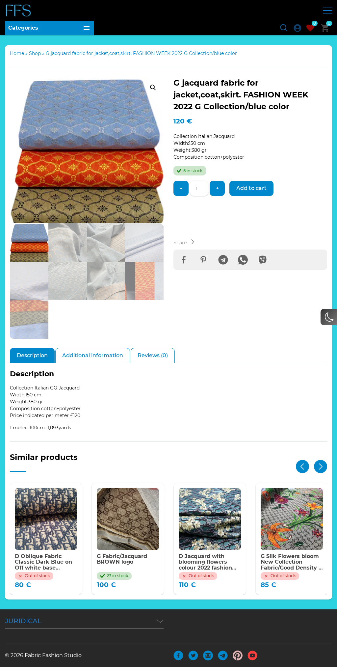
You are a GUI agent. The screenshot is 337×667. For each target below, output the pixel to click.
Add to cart (251, 188)
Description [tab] (32, 355)
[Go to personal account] (297, 28)
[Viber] (263, 260)
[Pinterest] (203, 260)
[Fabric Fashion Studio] (19, 10)
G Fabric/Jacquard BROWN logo (122, 559)
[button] (153, 87)
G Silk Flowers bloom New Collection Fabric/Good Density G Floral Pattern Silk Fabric (292, 562)
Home (17, 53)
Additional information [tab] (92, 355)
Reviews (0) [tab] (153, 355)
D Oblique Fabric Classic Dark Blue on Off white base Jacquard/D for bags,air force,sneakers (43, 562)
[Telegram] (223, 260)
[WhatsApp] (243, 260)
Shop (35, 53)
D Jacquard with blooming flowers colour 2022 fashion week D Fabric (205, 562)
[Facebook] (184, 260)
